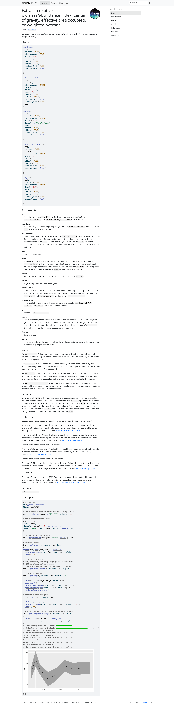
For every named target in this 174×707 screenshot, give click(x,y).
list (42, 68)
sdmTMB (26, 2)
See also (114, 31)
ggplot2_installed (35, 505)
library (26, 507)
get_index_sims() (30, 492)
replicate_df (35, 538)
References (116, 28)
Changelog (63, 3)
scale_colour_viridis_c (36, 590)
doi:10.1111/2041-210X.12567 (39, 454)
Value (113, 20)
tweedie (64, 528)
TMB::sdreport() (69, 236)
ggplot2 (34, 507)
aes (36, 550)
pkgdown (144, 702)
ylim (27, 554)
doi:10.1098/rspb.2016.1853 (88, 468)
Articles (54, 3)
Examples (115, 35)
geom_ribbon (30, 552)
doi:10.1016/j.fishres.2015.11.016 (71, 482)
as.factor (52, 526)
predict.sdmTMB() (33, 220)
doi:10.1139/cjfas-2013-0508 (68, 430)
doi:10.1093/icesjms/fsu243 (73, 440)
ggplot (26, 550)
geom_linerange (32, 585)
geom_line (57, 550)
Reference (45, 3)
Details (114, 24)
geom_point (30, 583)
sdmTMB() (46, 217)
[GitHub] (150, 3)
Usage (114, 13)
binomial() (30, 296)
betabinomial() (47, 296)
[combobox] (138, 3)
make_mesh (35, 514)
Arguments (116, 16)
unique (63, 538)
